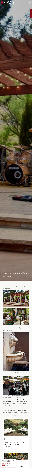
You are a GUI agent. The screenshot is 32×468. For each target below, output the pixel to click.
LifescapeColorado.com (7, 415)
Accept (4, 465)
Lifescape (13, 395)
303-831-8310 (15, 415)
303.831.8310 (31, 13)
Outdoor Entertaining (17, 439)
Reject (7, 465)
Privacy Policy (8, 463)
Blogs (7, 439)
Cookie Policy (4, 463)
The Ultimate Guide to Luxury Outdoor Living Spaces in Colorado (14, 444)
